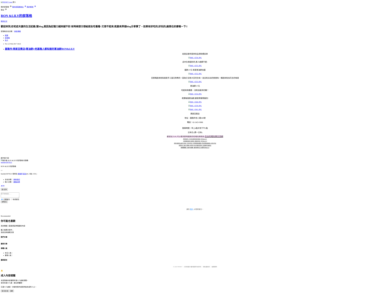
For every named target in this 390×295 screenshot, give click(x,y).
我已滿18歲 (5, 291)
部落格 (7, 38)
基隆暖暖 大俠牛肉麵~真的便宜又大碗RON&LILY (195, 147)
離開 (11, 291)
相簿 (6, 35)
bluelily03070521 (6, 162)
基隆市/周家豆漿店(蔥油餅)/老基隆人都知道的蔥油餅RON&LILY (40, 49)
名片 (6, 40)
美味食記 (16, 179)
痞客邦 (20, 174)
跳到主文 (4, 21)
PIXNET (180, 267)
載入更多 (4, 189)
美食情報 (17, 31)
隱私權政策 (206, 267)
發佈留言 (4, 202)
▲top (2, 185)
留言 (24, 174)
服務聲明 (214, 267)
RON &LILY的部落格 (16, 16)
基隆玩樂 (16, 182)
